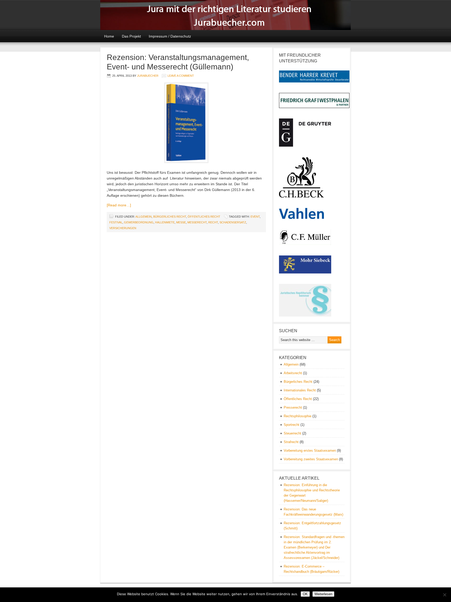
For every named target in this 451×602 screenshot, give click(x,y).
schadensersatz (232, 222)
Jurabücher (225, 15)
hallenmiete (165, 222)
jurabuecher (147, 75)
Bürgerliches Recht (169, 216)
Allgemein (143, 216)
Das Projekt (131, 36)
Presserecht (293, 407)
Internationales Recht (300, 390)
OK (305, 594)
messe (181, 222)
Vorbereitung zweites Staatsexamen (311, 459)
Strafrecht (291, 442)
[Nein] (444, 594)
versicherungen (122, 228)
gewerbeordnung (138, 222)
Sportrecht (291, 425)
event (255, 216)
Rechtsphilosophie (297, 416)
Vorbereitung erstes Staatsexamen (310, 450)
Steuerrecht (292, 433)
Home (109, 36)
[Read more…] (119, 205)
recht (213, 222)
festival (115, 222)
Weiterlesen (323, 594)
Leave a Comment (181, 75)
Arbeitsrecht (293, 373)
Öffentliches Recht (204, 216)
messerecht (197, 222)
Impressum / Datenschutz (170, 36)
